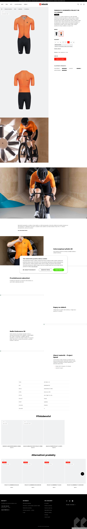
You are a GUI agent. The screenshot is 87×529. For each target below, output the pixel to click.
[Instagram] (69, 500)
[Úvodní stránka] (1, 9)
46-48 (33, 442)
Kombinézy (26, 9)
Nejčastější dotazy (48, 510)
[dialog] (43, 264)
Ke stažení (46, 503)
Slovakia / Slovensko (70, 504)
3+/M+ (6, 481)
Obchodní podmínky (27, 503)
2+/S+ (3, 481)
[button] (29, 270)
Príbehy (25, 4)
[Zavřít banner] (85, 1)
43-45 (30, 442)
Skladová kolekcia (8, 9)
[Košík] (84, 4)
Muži (2, 4)
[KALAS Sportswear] (43, 4)
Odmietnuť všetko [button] (45, 269)
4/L (7, 479)
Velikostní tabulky (47, 512)
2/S (2, 479)
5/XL (9, 479)
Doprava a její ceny (48, 507)
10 (11, 442)
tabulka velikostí (57, 48)
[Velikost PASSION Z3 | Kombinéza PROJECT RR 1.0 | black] (56, 34)
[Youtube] (72, 500)
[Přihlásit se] (81, 4)
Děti (11, 4)
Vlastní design (18, 4)
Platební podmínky (48, 505)
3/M (5, 479)
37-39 (24, 442)
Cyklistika (20, 9)
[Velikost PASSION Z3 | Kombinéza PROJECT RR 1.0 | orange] (61, 34)
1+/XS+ (15, 479)
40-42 (27, 442)
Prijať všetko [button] (58, 269)
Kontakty (46, 514)
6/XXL (12, 479)
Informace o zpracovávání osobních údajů (31, 505)
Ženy (7, 4)
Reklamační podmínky (27, 507)
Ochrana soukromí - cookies (28, 510)
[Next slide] (82, 474)
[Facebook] (67, 500)
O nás (24, 512)
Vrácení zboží (47, 517)
